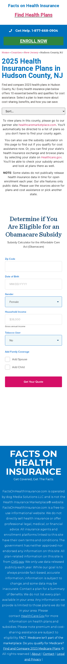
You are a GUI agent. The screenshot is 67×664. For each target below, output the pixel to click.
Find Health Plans (34, 15)
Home (5, 52)
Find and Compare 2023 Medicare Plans (31, 648)
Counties (16, 52)
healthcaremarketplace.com (37, 125)
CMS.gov (17, 561)
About (36, 654)
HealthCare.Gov (32, 616)
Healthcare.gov (51, 157)
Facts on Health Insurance (33, 5)
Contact (48, 654)
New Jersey (31, 52)
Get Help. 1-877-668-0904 (36, 30)
